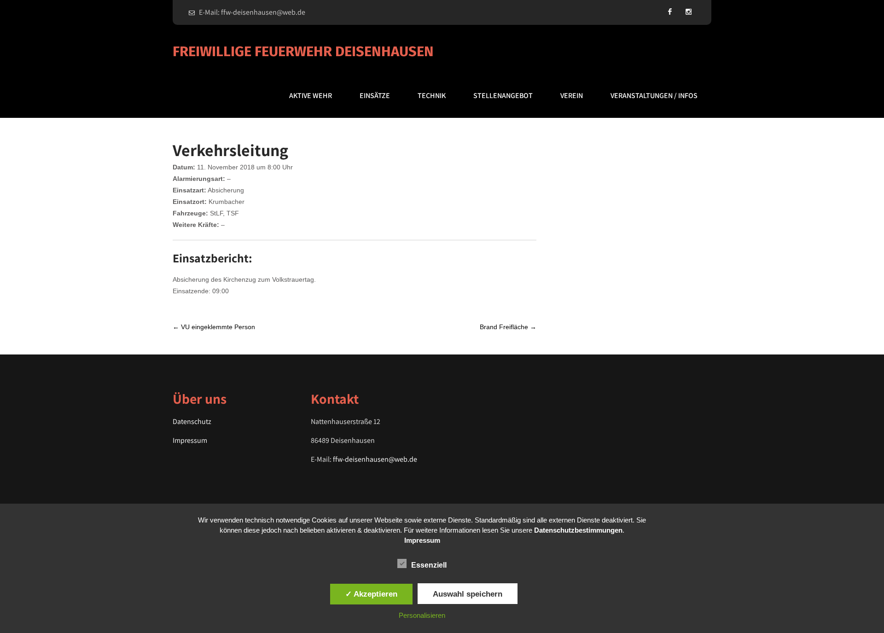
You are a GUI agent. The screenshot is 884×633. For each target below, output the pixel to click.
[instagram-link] (688, 11)
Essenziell (429, 565)
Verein (571, 95)
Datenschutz (192, 421)
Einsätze (375, 95)
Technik (432, 95)
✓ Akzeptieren (371, 594)
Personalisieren (422, 615)
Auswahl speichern (467, 594)
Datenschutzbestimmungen (578, 530)
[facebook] (670, 11)
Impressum (190, 440)
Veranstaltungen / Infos (654, 95)
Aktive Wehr (310, 95)
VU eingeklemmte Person (214, 327)
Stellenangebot (503, 95)
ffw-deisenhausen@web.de (375, 459)
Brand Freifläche (508, 327)
